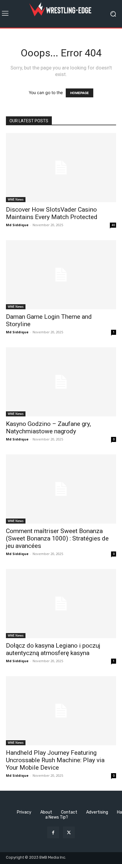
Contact (69, 812)
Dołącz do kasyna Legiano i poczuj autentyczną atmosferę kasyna (53, 649)
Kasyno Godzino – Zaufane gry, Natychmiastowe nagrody (48, 427)
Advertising (97, 812)
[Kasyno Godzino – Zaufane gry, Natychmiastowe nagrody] (61, 381)
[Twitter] (69, 832)
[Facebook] (53, 832)
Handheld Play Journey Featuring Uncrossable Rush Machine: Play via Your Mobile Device (55, 760)
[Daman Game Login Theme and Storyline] (61, 274)
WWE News (16, 199)
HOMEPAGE (79, 93)
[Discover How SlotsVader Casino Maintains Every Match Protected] (61, 167)
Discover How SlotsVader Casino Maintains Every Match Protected (51, 213)
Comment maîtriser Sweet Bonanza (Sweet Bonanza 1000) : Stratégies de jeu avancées (57, 538)
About (46, 812)
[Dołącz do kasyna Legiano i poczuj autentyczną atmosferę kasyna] (61, 603)
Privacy (24, 812)
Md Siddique (17, 225)
